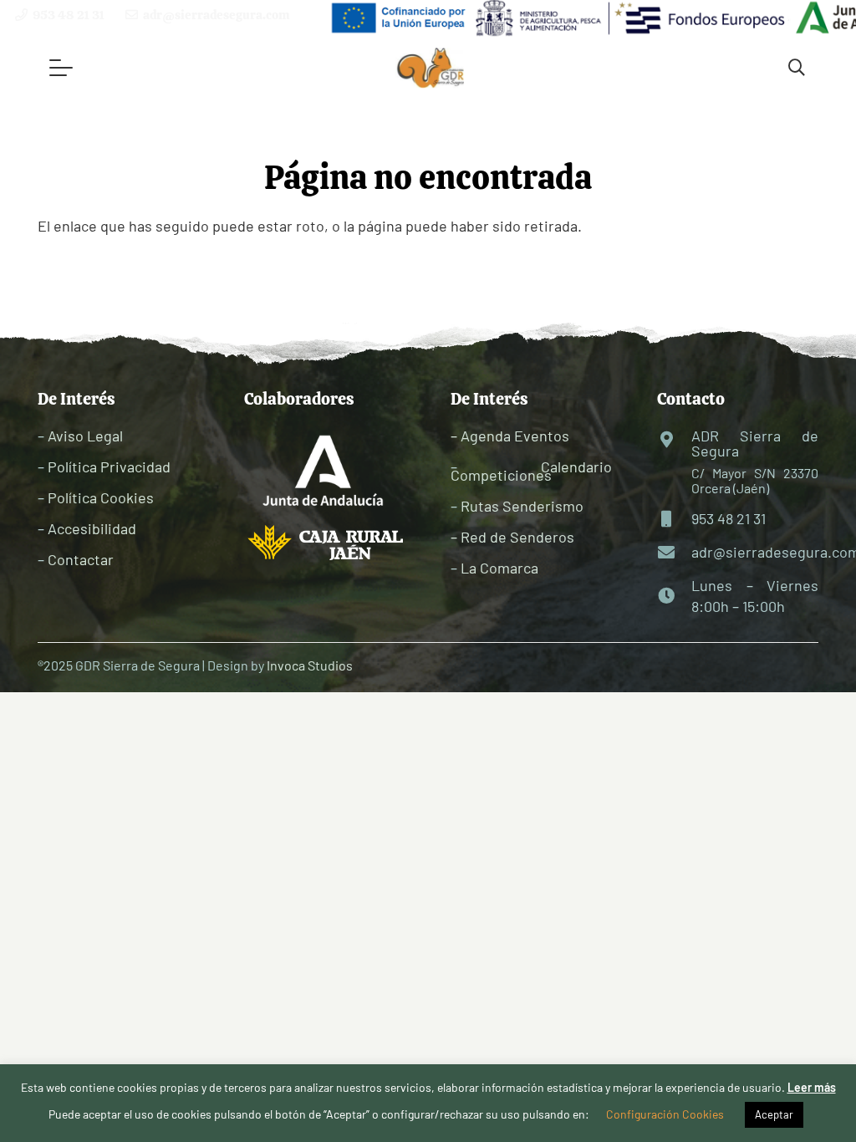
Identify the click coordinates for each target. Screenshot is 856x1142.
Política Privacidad (109, 466)
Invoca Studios (310, 665)
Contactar (81, 559)
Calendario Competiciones (531, 470)
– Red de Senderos (512, 537)
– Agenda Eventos (510, 435)
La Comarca (499, 567)
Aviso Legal (85, 435)
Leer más (811, 1087)
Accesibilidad (92, 528)
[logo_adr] (430, 68)
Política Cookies (101, 497)
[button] (61, 67)
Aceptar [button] (774, 1114)
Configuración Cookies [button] (665, 1114)
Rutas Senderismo (522, 506)
